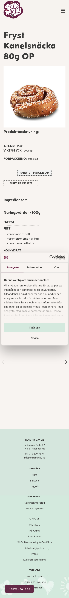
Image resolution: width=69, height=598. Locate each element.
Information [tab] (34, 267)
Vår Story (34, 525)
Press (34, 554)
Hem (34, 475)
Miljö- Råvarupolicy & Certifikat (34, 542)
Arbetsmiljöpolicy (34, 548)
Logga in (34, 486)
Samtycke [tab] (12, 267)
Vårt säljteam (34, 576)
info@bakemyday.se (34, 458)
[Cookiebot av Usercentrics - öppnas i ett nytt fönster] (49, 257)
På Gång (35, 530)
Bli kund (34, 480)
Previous (3, 362)
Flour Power (34, 536)
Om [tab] (56, 267)
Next (66, 362)
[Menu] (62, 10)
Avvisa (34, 337)
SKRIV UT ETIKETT (21, 183)
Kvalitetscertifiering (34, 559)
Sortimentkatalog (34, 502)
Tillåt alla (34, 327)
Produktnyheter (35, 508)
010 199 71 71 (36, 454)
